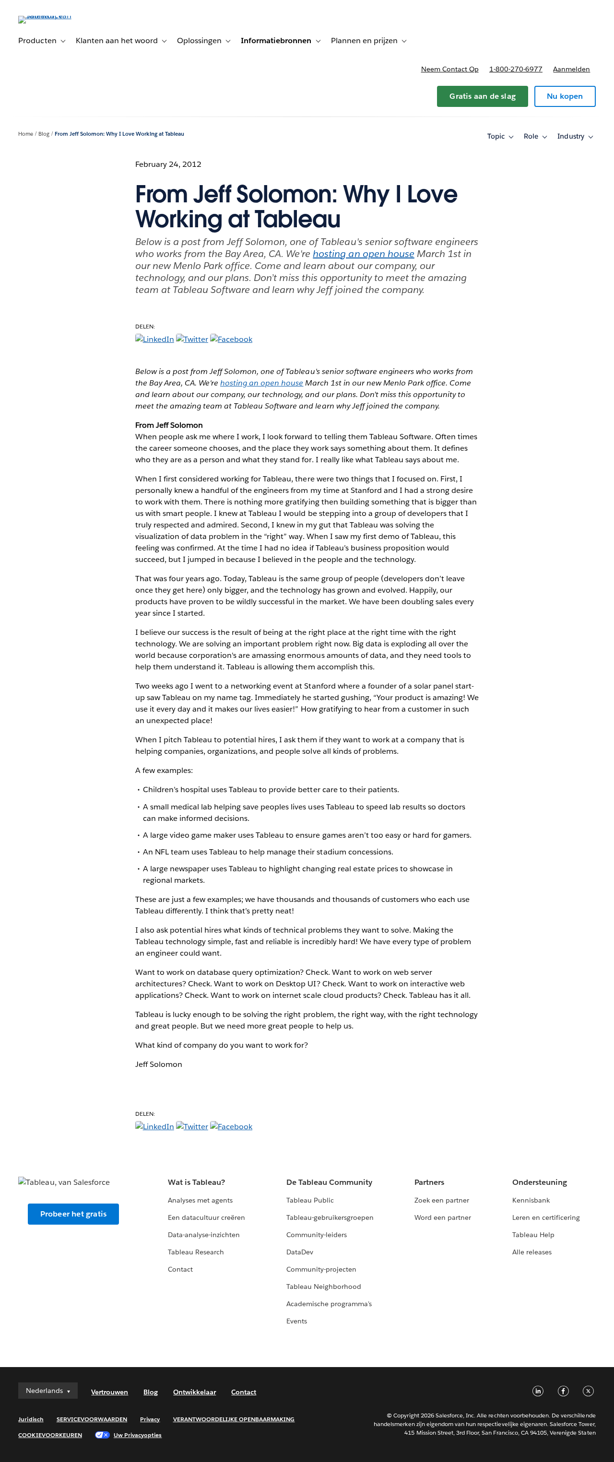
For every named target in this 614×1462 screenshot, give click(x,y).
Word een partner (442, 1217)
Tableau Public (310, 1200)
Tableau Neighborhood (323, 1286)
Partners (429, 1182)
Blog (43, 134)
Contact (180, 1269)
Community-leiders (316, 1234)
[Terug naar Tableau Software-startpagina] (54, 16)
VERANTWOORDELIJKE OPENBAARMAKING (234, 1419)
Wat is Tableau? (196, 1182)
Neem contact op (450, 69)
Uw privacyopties (138, 1435)
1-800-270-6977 (516, 69)
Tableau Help (533, 1234)
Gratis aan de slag (482, 96)
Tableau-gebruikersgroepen (330, 1217)
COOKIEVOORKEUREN (50, 1435)
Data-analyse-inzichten (204, 1234)
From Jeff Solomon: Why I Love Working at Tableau (119, 134)
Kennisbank (531, 1200)
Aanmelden (571, 69)
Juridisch (30, 1419)
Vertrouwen (109, 1392)
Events (296, 1321)
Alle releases (532, 1252)
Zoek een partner (441, 1200)
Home (25, 134)
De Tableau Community (329, 1182)
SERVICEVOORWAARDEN (92, 1419)
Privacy (150, 1419)
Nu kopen (565, 96)
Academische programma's (329, 1303)
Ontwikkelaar (194, 1392)
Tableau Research (196, 1252)
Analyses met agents (200, 1200)
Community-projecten (321, 1269)
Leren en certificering (546, 1217)
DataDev (299, 1252)
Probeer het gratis (73, 1214)
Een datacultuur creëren (206, 1217)
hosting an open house (363, 253)
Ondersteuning (539, 1182)
